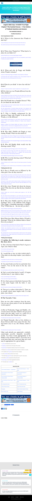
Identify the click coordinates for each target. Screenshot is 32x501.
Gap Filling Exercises (21, 386)
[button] (30, 475)
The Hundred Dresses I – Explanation (8, 369)
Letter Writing (19, 391)
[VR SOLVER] (2, 3)
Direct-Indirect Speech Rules (22, 389)
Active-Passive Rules (5, 386)
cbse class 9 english (5, 489)
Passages (3, 389)
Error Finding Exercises (21, 384)
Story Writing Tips (4, 391)
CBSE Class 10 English (7, 404)
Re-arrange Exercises (5, 384)
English (12, 404)
